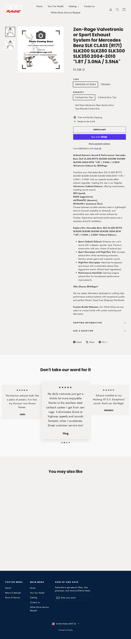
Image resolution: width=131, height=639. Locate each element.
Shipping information (87, 323)
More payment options (99, 143)
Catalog (73, 6)
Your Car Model (55, 6)
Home (39, 6)
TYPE (76, 79)
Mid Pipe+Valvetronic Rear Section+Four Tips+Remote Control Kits (94, 107)
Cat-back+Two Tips (84, 97)
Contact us (89, 6)
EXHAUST (78, 92)
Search (8, 587)
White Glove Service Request (65, 12)
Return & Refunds (13, 592)
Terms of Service (12, 597)
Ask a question (83, 331)
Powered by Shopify (65, 630)
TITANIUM (105, 84)
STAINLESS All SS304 (85, 84)
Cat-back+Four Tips (107, 97)
